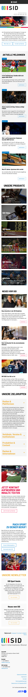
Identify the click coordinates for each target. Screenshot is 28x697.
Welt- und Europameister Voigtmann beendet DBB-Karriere (12, 139)
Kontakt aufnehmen (19, 43)
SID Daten (6, 229)
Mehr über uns (7, 43)
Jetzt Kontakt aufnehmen (9, 511)
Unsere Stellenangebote (9, 545)
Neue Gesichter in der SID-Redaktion (12, 311)
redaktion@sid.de (5, 662)
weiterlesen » (22, 85)
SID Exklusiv (7, 245)
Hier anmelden (14, 597)
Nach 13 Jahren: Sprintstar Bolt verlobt (12, 169)
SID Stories (6, 262)
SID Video (6, 213)
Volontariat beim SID (8, 549)
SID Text (5, 196)
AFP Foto (6, 278)
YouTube (19, 633)
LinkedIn (24, 633)
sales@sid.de (4, 668)
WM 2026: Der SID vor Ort (8, 376)
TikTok (25, 634)
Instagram (13, 633)
